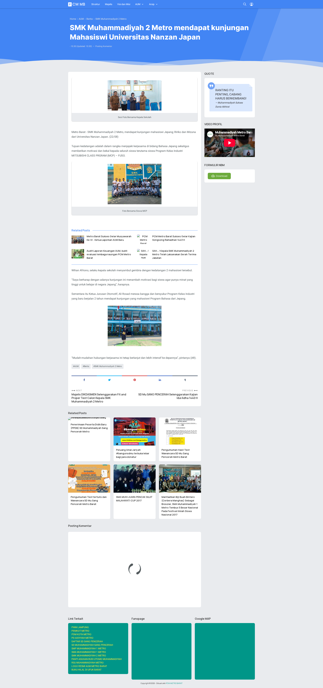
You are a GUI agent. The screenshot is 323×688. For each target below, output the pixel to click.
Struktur (95, 4)
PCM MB (77, 4)
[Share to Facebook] (84, 380)
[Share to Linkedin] (159, 380)
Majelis (108, 4)
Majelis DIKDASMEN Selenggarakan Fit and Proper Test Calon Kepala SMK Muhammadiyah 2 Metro (98, 398)
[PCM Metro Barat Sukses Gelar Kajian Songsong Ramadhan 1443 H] (143, 239)
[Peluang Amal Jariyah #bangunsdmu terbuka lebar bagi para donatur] (135, 431)
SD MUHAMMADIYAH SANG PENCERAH (92, 645)
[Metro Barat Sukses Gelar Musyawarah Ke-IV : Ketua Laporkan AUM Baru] (77, 239)
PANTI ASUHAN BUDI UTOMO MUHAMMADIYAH (96, 659)
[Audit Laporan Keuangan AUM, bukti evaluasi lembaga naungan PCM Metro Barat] (77, 253)
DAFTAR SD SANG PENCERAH (87, 641)
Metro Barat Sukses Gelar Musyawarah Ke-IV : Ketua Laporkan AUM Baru (109, 238)
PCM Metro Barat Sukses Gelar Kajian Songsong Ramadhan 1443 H (173, 238)
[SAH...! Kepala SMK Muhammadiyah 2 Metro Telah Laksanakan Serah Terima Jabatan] (143, 253)
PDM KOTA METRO (81, 634)
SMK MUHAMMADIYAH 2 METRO (88, 655)
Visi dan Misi (123, 4)
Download (221, 176)
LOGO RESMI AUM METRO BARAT (89, 666)
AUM (137, 4)
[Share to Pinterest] (134, 380)
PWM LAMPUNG (80, 627)
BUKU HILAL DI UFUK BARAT (86, 669)
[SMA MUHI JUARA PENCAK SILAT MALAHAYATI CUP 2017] (135, 479)
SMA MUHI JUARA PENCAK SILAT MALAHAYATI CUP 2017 (134, 498)
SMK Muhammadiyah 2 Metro (108, 366)
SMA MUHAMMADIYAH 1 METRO (88, 652)
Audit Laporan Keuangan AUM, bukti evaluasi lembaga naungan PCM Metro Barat (109, 254)
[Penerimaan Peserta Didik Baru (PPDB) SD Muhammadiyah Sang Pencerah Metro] (89, 418)
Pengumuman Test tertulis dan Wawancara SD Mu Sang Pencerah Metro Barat (89, 500)
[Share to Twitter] (109, 380)
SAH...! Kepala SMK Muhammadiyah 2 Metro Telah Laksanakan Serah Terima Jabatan (174, 254)
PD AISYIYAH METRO (82, 638)
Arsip (151, 4)
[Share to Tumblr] (185, 380)
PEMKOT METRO (80, 630)
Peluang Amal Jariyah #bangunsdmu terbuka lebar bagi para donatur (132, 453)
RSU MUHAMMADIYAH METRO (87, 662)
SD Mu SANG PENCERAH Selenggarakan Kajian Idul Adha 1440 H (168, 396)
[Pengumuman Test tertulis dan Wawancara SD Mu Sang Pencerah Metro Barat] (89, 479)
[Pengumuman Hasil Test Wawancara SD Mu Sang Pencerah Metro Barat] (180, 431)
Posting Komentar (103, 46)
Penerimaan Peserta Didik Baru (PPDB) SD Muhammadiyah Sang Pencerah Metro (89, 428)
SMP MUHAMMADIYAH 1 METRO (88, 648)
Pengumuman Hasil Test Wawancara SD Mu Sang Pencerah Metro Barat (176, 453)
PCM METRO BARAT (174, 683)
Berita (86, 366)
